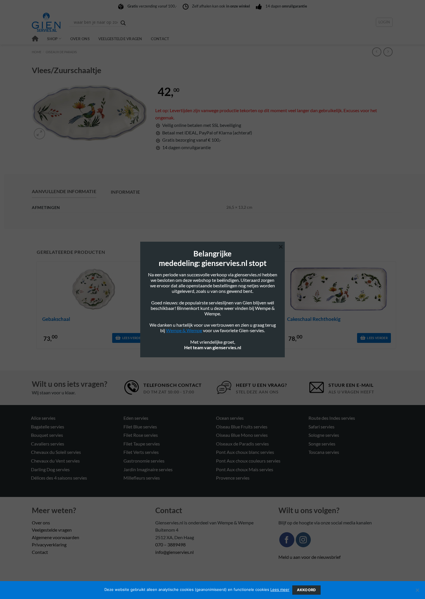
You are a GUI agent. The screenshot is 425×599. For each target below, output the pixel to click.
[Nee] (417, 591)
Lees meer (279, 589)
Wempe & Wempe (184, 330)
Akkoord (306, 590)
